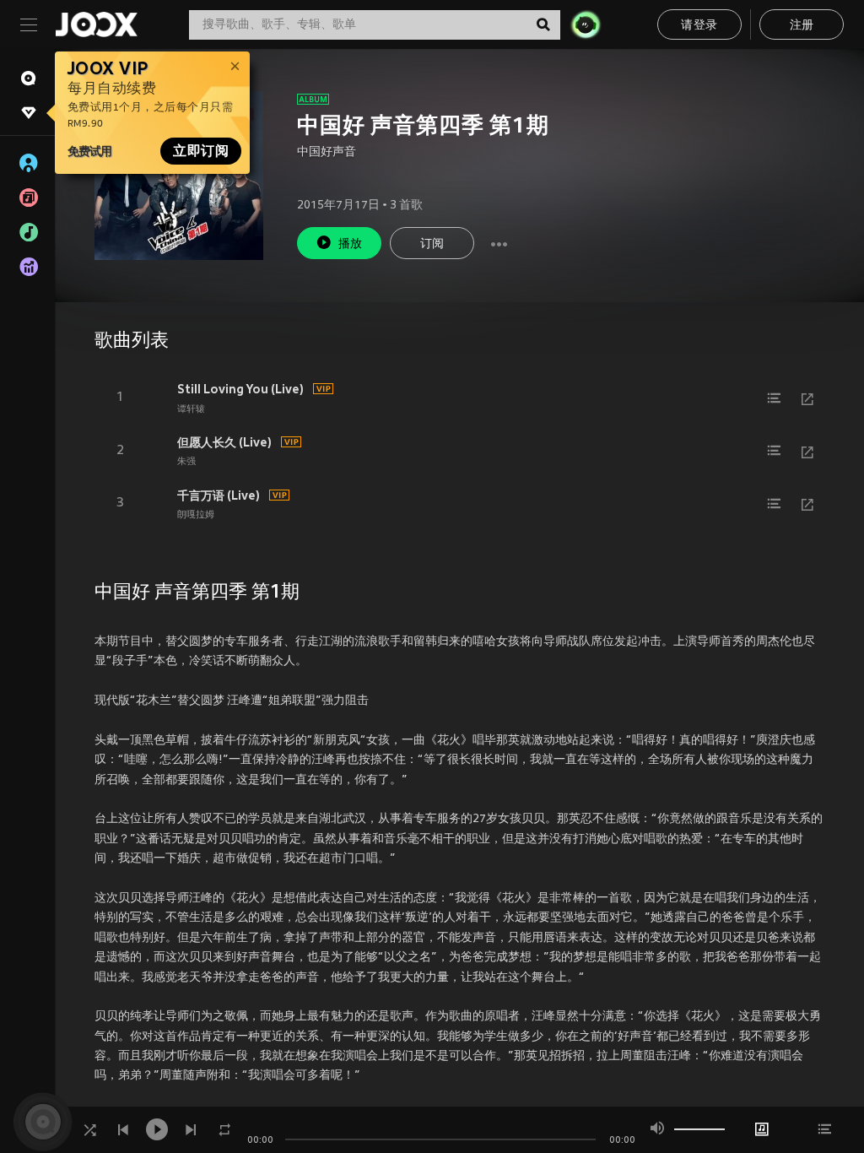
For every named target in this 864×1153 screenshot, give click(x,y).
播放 (350, 244)
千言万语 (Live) (218, 495)
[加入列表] (774, 398)
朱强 (186, 462)
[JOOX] (96, 24)
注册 (802, 25)
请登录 (699, 25)
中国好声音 (326, 152)
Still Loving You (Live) (240, 389)
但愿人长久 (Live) (224, 442)
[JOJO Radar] (585, 24)
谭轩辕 (191, 409)
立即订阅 (201, 151)
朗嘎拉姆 (195, 515)
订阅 (432, 244)
